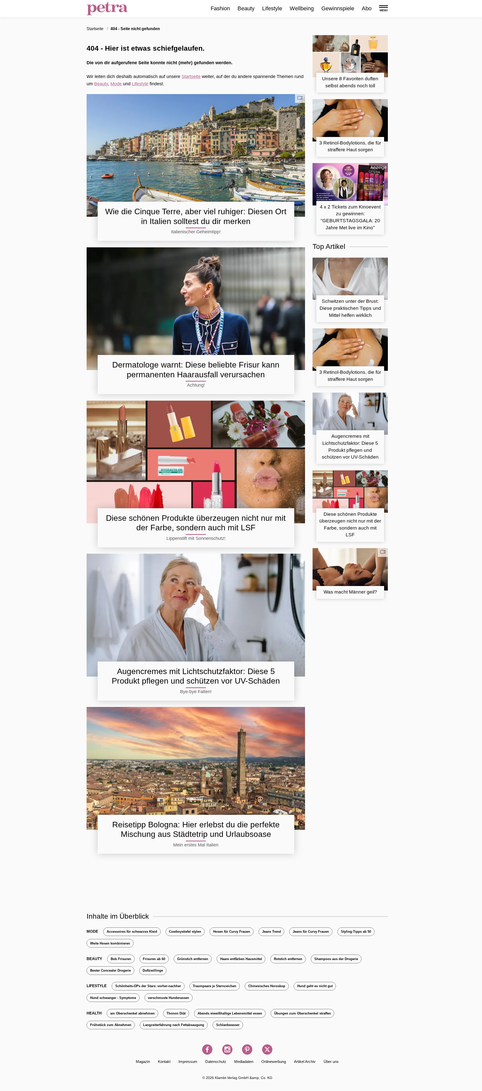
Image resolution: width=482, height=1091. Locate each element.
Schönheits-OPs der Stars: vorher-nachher (148, 986)
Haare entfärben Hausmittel (241, 959)
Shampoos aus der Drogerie (336, 959)
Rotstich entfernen (288, 959)
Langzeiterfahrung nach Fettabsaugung (173, 1025)
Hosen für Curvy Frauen (231, 931)
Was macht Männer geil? (350, 592)
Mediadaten (243, 1061)
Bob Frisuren (121, 959)
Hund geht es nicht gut (315, 986)
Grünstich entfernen (192, 959)
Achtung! (196, 385)
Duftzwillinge (153, 970)
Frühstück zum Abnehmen (110, 1025)
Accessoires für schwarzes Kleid (132, 931)
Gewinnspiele (337, 8)
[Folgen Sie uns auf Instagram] (227, 1049)
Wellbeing (302, 8)
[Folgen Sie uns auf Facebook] (207, 1049)
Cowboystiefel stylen (185, 931)
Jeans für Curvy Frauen (311, 931)
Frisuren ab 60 (154, 959)
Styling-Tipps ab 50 (356, 931)
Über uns (331, 1061)
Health (94, 1013)
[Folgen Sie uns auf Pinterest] (247, 1049)
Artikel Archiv (305, 1061)
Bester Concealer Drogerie (110, 970)
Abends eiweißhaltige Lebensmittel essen (230, 1013)
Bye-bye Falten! (196, 691)
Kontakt (164, 1061)
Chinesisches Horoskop (266, 986)
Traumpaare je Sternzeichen (214, 986)
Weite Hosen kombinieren (110, 943)
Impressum (187, 1061)
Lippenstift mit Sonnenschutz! (195, 538)
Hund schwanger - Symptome (113, 998)
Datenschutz (215, 1061)
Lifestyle (272, 8)
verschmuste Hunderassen (168, 998)
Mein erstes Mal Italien (195, 844)
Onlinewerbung (273, 1061)
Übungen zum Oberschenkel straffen (302, 1013)
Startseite (191, 76)
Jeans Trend (271, 931)
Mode (116, 83)
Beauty (246, 8)
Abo (367, 8)
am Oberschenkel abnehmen (132, 1013)
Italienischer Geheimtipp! (196, 231)
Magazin (143, 1061)
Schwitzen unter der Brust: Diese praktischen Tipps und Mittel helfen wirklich (350, 308)
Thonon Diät (176, 1013)
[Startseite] (107, 8)
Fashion (220, 8)
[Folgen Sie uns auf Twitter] (267, 1049)
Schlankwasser (227, 1025)
